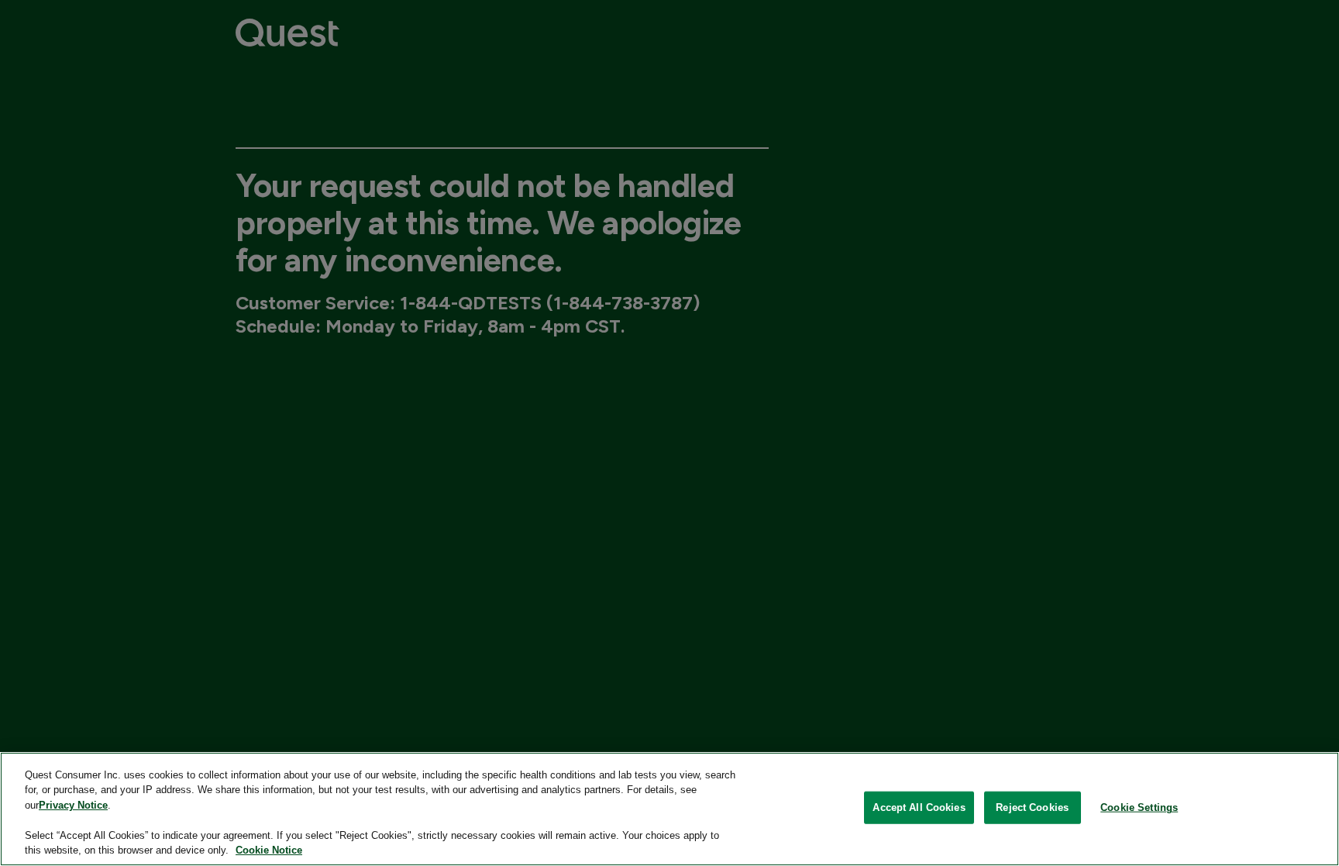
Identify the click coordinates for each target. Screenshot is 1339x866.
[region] (669, 809)
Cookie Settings (1139, 807)
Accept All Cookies (919, 807)
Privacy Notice (73, 805)
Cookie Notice (269, 850)
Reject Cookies (1032, 807)
